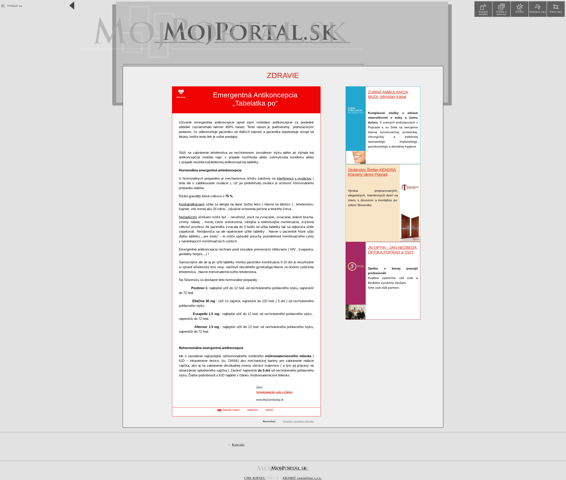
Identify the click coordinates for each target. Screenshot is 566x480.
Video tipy (556, 12)
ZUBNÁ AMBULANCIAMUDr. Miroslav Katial (388, 94)
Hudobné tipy (538, 12)
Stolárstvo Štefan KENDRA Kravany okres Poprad (372, 172)
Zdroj (259, 387)
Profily (520, 12)
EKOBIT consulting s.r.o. (302, 478)
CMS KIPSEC (255, 478)
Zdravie (283, 75)
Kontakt (238, 444)
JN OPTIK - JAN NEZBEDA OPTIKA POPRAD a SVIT (392, 249)
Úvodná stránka (483, 13)
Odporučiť (252, 410)
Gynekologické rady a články (274, 392)
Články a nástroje (501, 13)
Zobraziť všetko (231, 410)
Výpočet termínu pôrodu (298, 421)
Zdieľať (269, 410)
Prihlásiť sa (14, 6)
